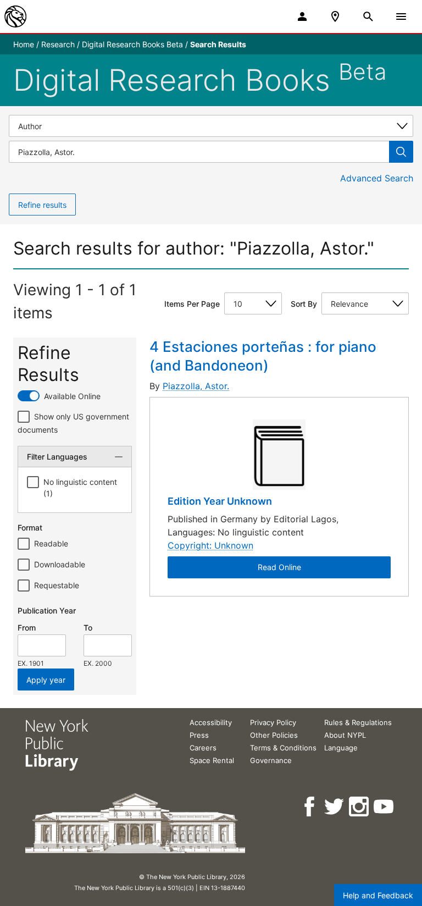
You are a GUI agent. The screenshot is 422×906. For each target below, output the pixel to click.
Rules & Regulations (358, 722)
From (27, 627)
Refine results (42, 204)
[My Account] (302, 16)
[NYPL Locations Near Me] (335, 16)
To (88, 627)
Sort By (304, 303)
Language (341, 747)
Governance (271, 760)
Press (199, 735)
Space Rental (212, 760)
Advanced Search (376, 178)
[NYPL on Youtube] (384, 806)
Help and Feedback (378, 895)
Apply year (45, 679)
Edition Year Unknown (220, 501)
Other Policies (274, 735)
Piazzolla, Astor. (196, 385)
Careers (203, 747)
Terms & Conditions (283, 747)
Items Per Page (192, 303)
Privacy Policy (273, 722)
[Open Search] (368, 16)
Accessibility (211, 722)
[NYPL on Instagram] (359, 806)
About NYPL (345, 735)
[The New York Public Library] (15, 16)
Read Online (279, 567)
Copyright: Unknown (210, 545)
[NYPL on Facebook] (310, 806)
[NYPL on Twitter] (335, 806)
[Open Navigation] (401, 16)
